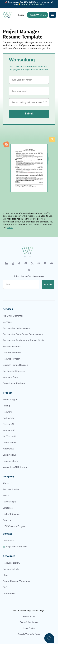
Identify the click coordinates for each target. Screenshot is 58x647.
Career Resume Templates (16, 581)
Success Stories (11, 489)
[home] (7, 15)
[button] (52, 15)
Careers (7, 520)
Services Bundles (12, 346)
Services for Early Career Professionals (23, 334)
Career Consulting (12, 352)
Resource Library (11, 562)
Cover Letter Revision (14, 383)
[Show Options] (46, 102)
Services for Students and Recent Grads (23, 340)
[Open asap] (49, 638)
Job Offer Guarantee (13, 315)
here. (10, 227)
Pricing (6, 405)
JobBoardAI (8, 418)
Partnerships (9, 501)
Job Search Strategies (14, 371)
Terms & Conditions (29, 622)
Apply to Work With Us (32, 4)
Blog (5, 575)
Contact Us (8, 540)
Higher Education (11, 514)
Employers (8, 507)
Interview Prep (10, 377)
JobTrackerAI (9, 436)
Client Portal (9, 593)
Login (21, 14)
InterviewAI (9, 430)
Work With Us (37, 14)
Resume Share (10, 461)
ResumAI (7, 411)
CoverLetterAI (10, 442)
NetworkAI (8, 424)
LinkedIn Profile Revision (15, 365)
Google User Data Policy (29, 634)
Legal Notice (29, 628)
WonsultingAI (10, 399)
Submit (29, 113)
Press (6, 495)
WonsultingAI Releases (15, 467)
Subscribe (48, 284)
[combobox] (28, 102)
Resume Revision (11, 358)
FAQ (5, 587)
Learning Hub (9, 454)
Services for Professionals (16, 328)
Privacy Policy (29, 616)
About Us (8, 483)
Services (7, 322)
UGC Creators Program (14, 526)
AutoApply (8, 448)
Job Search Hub (11, 569)
